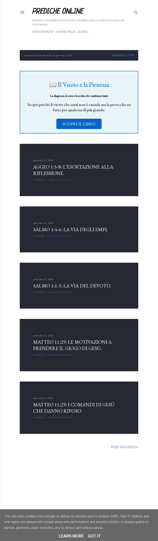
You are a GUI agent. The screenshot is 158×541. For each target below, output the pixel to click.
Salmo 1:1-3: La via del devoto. (72, 285)
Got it (94, 536)
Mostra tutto (123, 55)
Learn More (71, 536)
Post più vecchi (124, 447)
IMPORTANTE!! (43, 32)
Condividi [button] (38, 179)
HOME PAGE (66, 32)
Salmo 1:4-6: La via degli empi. (70, 229)
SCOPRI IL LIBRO (79, 123)
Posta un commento (59, 179)
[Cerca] (135, 11)
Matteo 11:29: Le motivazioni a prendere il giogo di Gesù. (72, 345)
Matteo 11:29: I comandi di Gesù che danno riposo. (73, 407)
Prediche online (57, 11)
